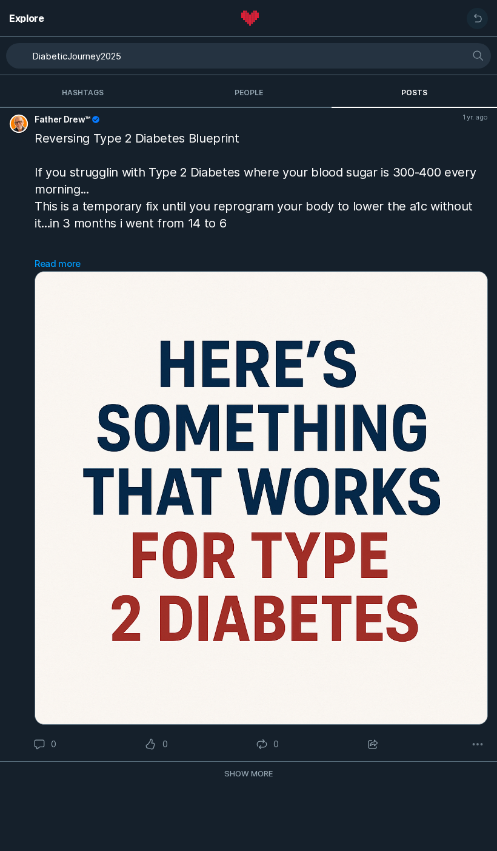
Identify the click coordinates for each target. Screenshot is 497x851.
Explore (26, 18)
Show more (248, 773)
